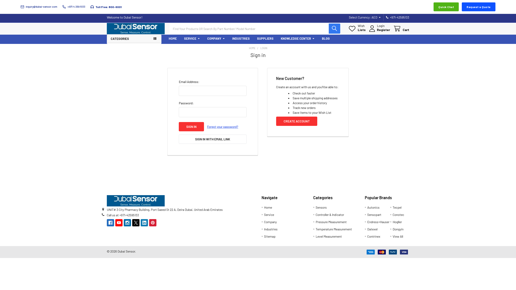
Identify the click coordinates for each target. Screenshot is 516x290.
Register (383, 30)
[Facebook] (110, 222)
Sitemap (270, 236)
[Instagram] (127, 222)
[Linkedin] (144, 222)
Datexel (372, 229)
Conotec (398, 214)
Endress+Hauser (378, 222)
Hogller (397, 222)
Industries (241, 38)
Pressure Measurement (331, 222)
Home (173, 38)
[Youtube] (119, 222)
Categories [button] (120, 38)
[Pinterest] (152, 222)
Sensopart (374, 214)
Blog (326, 38)
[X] (135, 222)
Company (214, 38)
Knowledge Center (296, 38)
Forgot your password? (222, 126)
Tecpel (397, 207)
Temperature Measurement (334, 229)
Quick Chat (446, 7)
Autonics (373, 207)
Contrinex (373, 236)
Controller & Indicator (330, 214)
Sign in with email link (212, 139)
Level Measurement (329, 236)
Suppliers (265, 38)
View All (398, 236)
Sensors (321, 207)
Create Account (297, 121)
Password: (186, 103)
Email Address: (189, 82)
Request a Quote (479, 7)
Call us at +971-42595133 (123, 215)
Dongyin (398, 229)
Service (190, 38)
